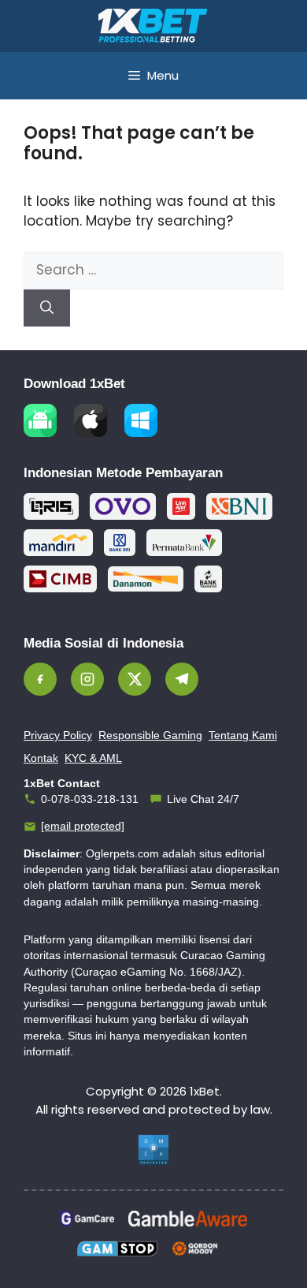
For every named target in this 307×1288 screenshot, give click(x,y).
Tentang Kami (243, 735)
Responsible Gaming (150, 735)
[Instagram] (87, 679)
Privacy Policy (58, 735)
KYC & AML (93, 758)
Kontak (41, 758)
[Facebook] (40, 679)
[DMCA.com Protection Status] (153, 1150)
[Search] (47, 308)
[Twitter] (134, 679)
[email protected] (82, 825)
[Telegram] (181, 679)
